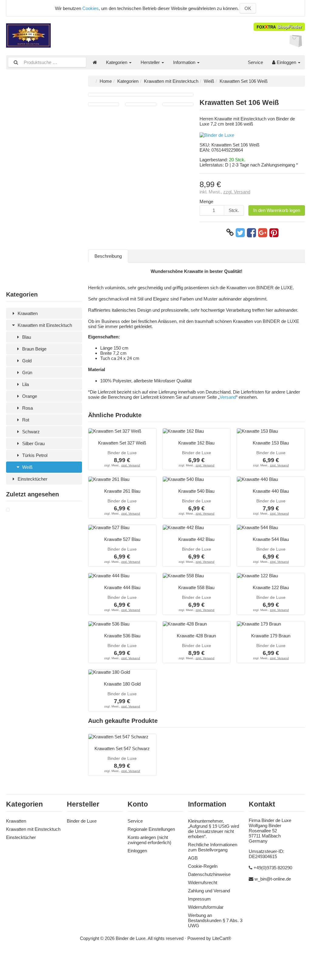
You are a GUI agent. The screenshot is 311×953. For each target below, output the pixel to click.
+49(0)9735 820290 (273, 867)
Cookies (90, 8)
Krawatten (27, 313)
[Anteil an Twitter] (240, 232)
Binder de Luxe (82, 821)
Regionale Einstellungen (151, 829)
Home (106, 81)
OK (247, 8)
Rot (25, 419)
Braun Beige (33, 348)
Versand (228, 397)
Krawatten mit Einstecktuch (44, 325)
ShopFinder (279, 26)
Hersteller (151, 62)
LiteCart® (221, 938)
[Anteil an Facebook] (251, 232)
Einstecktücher (31, 479)
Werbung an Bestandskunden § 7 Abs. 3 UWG (215, 920)
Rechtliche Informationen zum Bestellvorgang (212, 847)
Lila (25, 384)
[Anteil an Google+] (262, 232)
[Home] (94, 62)
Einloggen (286, 62)
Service (255, 62)
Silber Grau (33, 443)
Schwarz (30, 431)
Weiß (26, 467)
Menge (206, 201)
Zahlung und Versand (209, 890)
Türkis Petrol (34, 455)
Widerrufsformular (206, 907)
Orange (29, 396)
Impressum (199, 898)
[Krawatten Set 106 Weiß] (8, 509)
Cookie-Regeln (202, 866)
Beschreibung (108, 256)
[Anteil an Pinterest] (274, 232)
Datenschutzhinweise (209, 874)
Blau (26, 337)
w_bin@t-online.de (273, 878)
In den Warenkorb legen (276, 210)
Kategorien (117, 62)
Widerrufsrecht (202, 882)
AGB (193, 858)
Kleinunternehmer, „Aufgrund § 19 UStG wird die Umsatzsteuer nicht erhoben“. (213, 828)
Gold (26, 360)
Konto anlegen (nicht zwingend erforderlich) (149, 840)
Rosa (27, 408)
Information (185, 62)
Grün (26, 372)
